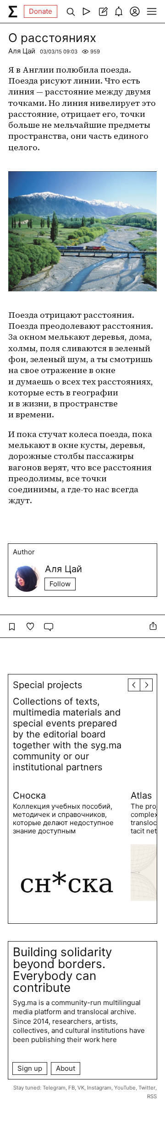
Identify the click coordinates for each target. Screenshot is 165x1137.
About (65, 1068)
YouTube (125, 1087)
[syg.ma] (12, 11)
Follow (60, 583)
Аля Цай (21, 51)
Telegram (54, 1087)
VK (80, 1087)
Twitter (146, 1087)
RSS (152, 1096)
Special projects (47, 684)
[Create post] (102, 11)
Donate (40, 11)
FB (71, 1087)
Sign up (29, 1068)
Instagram (99, 1087)
